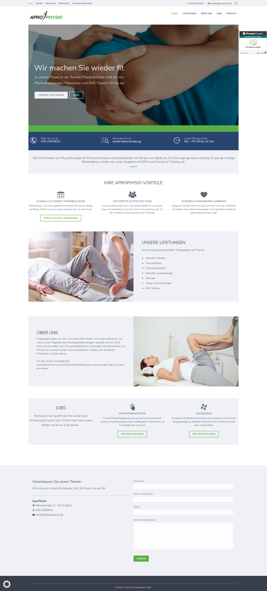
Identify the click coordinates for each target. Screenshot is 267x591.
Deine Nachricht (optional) (145, 520)
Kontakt (39, 3)
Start (30, 3)
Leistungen (190, 13)
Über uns (206, 13)
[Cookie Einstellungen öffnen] (7, 587)
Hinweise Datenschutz (82, 3)
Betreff (137, 507)
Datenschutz (64, 3)
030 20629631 (196, 3)
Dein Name (139, 481)
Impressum (50, 3)
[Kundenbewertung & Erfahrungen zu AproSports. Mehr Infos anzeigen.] (253, 42)
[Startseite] (46, 17)
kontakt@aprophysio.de (221, 3)
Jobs (219, 13)
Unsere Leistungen (51, 95)
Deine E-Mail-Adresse (143, 494)
